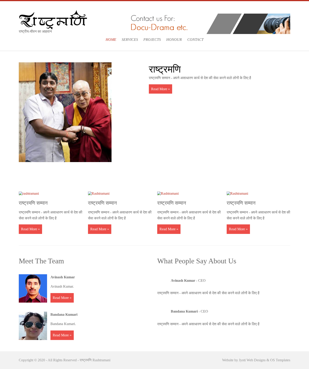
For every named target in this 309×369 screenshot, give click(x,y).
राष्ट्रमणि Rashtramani (95, 360)
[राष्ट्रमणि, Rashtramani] (53, 19)
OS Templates (280, 360)
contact (195, 39)
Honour (174, 39)
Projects (152, 39)
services (130, 39)
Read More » (160, 89)
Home (111, 39)
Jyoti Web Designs (252, 360)
